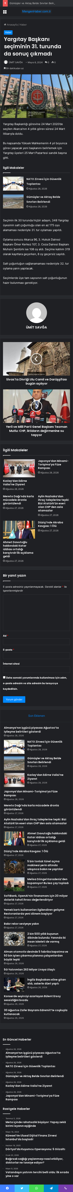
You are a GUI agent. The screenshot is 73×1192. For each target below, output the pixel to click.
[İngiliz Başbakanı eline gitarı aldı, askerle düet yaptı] (14, 985)
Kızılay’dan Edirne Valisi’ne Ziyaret (15, 482)
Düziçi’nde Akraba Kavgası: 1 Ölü (50, 524)
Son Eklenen (36, 715)
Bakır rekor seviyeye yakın (21, 924)
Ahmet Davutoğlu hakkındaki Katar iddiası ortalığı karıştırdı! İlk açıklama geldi (18, 549)
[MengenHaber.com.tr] (36, 11)
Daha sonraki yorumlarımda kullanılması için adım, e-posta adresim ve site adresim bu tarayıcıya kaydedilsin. (35, 683)
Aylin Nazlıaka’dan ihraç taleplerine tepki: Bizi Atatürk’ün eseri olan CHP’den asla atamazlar (53, 503)
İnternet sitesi (11, 663)
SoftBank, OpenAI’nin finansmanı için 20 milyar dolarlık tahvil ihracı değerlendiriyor (36, 898)
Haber (23, 24)
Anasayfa (12, 24)
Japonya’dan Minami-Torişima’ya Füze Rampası (53, 464)
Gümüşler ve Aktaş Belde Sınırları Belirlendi (35, 3)
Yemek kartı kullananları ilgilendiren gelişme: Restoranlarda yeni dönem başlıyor (34, 912)
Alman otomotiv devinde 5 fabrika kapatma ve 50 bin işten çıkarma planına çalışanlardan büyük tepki (36, 955)
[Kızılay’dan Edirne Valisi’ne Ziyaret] (19, 468)
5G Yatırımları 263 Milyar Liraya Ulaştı (29, 969)
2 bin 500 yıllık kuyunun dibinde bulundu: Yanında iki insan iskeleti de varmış (46, 937)
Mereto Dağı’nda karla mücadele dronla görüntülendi (18, 499)
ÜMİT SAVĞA (16, 62)
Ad (5, 635)
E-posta (8, 649)
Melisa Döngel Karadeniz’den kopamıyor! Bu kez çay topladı (48, 881)
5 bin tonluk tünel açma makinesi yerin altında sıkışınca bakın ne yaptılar (45, 865)
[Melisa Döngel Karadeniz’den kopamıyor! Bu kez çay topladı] (14, 884)
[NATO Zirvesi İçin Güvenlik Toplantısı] (13, 184)
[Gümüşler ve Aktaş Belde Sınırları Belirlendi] (13, 201)
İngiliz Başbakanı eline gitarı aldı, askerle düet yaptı (46, 981)
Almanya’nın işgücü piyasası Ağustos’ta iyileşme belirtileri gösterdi (31, 729)
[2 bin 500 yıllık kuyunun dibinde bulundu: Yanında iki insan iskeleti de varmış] (14, 939)
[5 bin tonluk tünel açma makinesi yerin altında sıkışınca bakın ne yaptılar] (14, 866)
